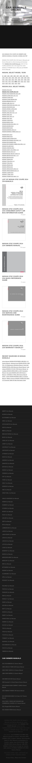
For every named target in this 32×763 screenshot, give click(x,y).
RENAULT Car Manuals (8, 599)
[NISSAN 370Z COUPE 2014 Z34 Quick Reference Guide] (16, 262)
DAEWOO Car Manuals (8, 460)
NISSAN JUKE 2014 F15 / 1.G (9, 112)
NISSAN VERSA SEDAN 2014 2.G (10, 170)
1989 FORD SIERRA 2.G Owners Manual (12, 673)
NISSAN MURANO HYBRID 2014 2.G (11, 131)
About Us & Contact (20, 757)
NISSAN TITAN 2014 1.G (8, 161)
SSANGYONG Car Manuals (9, 618)
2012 (9, 81)
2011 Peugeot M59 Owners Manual (11, 706)
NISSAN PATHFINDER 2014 (9, 142)
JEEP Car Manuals (6, 521)
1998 (22, 77)
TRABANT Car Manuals (8, 638)
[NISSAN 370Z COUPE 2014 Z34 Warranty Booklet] (16, 332)
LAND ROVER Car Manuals (9, 534)
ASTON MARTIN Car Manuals (9, 424)
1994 (9, 77)
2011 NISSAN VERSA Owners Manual (11, 709)
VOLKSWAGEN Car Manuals (9, 644)
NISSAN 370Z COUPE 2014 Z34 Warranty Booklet (12, 346)
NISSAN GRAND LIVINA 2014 (9, 109)
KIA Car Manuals (6, 524)
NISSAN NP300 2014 (7, 136)
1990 (24, 76)
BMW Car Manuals (6, 430)
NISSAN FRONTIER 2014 (8, 107)
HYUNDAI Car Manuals (8, 508)
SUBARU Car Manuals (7, 621)
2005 (16, 79)
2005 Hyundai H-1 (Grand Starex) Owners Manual (14, 682)
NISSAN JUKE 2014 (7, 114)
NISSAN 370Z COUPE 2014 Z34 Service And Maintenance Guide (12, 313)
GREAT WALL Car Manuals (9, 493)
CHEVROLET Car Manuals (8, 447)
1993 (6, 77)
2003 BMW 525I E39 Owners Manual (11, 679)
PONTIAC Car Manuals (8, 589)
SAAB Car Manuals (7, 602)
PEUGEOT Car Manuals (8, 580)
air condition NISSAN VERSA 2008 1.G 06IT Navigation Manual (15, 370)
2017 (25, 81)
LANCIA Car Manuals (7, 531)
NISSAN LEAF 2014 (7, 118)
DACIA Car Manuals (7, 457)
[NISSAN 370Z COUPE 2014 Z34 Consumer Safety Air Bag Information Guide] (16, 195)
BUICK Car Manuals (7, 437)
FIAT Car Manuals (6, 476)
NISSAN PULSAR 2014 (8, 146)
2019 (3, 83)
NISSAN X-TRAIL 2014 (7, 174)
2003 (9, 79)
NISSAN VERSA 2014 (7, 167)
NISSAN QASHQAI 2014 (8, 148)
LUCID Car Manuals (7, 547)
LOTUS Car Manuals (7, 544)
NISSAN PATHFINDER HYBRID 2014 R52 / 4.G (13, 144)
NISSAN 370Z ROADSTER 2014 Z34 (11, 93)
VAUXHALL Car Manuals (8, 641)
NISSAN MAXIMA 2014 (7, 126)
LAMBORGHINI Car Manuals (9, 527)
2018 (28, 81)
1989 (20, 76)
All (2, 76)
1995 (12, 77)
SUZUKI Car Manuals (7, 625)
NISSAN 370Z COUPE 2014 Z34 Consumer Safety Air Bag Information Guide (13, 211)
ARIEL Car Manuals (7, 421)
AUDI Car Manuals (6, 427)
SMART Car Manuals (7, 615)
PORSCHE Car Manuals (8, 592)
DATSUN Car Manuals (7, 466)
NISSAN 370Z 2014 (7, 90)
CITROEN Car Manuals (8, 453)
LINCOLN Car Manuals (8, 541)
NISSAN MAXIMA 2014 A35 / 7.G (10, 124)
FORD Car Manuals (7, 479)
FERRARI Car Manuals (8, 473)
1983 (5, 76)
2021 (9, 83)
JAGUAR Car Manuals (7, 518)
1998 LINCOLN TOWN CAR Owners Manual (13, 667)
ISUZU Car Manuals (7, 514)
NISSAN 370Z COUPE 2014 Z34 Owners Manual (12, 244)
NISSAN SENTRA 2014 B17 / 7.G (10, 155)
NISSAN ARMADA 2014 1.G (9, 101)
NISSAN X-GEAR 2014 (7, 172)
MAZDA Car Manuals (7, 554)
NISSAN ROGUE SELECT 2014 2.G (11, 153)
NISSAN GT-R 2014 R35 (8, 110)
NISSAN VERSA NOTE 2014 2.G (10, 168)
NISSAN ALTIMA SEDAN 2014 (9, 99)
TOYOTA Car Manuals (7, 635)
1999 (25, 77)
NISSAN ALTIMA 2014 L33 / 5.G (10, 95)
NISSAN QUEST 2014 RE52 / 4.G (10, 149)
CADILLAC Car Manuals (8, 440)
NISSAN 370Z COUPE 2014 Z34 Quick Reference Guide (12, 278)
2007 (22, 79)
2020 (6, 83)
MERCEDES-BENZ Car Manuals (10, 557)
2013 (12, 81)
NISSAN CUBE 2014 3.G (8, 103)
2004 (12, 79)
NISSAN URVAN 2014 (7, 165)
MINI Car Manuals (6, 564)
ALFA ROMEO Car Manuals (9, 417)
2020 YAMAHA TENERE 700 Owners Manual (13, 690)
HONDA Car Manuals (7, 501)
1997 (19, 77)
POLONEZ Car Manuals (8, 585)
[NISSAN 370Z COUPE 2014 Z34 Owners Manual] (16, 229)
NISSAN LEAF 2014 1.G (8, 116)
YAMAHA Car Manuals (7, 651)
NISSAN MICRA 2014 (7, 127)
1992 (3, 77)
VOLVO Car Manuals (7, 648)
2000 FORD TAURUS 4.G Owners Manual (12, 670)
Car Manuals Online (16, 9)
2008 (25, 79)
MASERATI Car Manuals (8, 550)
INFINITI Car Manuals (7, 511)
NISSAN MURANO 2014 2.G (9, 129)
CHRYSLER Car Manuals (8, 450)
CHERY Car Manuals (7, 443)
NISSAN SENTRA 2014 (8, 157)
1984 (8, 76)
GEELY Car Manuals (7, 483)
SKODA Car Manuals (7, 612)
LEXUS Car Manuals (7, 537)
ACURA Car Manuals (7, 414)
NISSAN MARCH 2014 (7, 122)
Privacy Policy (10, 757)
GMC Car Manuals (6, 489)
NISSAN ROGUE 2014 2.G (8, 151)
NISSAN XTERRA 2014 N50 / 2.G (10, 176)
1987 (17, 76)
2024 (19, 83)
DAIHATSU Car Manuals (8, 463)
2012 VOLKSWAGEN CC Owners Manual (12, 663)
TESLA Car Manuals (7, 631)
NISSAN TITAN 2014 (7, 163)
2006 (19, 79)
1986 (14, 76)
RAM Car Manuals (6, 595)
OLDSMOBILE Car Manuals (9, 573)
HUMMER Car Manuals (8, 505)
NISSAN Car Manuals (7, 570)
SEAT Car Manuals (6, 608)
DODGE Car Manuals (7, 470)
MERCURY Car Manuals (8, 560)
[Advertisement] (16, 37)
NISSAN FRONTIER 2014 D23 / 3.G (11, 105)
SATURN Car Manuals (7, 605)
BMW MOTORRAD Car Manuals (10, 434)
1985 (11, 76)
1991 (27, 76)
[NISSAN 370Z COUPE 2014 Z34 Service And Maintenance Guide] (16, 297)
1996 (16, 77)
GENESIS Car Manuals (8, 486)
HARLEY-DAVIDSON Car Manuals (10, 498)
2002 (6, 79)
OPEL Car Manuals (7, 577)
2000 (28, 77)
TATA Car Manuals (6, 628)
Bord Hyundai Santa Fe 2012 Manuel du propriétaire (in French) (17, 740)
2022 (12, 83)
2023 (16, 83)
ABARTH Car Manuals (7, 411)
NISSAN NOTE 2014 (7, 134)
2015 (19, 81)
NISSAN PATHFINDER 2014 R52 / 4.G (11, 140)
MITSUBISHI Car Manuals (8, 567)
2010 (3, 81)
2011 (6, 81)
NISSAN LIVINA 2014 (7, 120)
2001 (3, 79)
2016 (22, 81)
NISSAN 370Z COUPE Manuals (12, 64)
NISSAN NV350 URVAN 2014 (9, 138)
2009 (28, 79)
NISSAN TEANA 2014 (7, 159)
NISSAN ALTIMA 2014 (7, 97)
